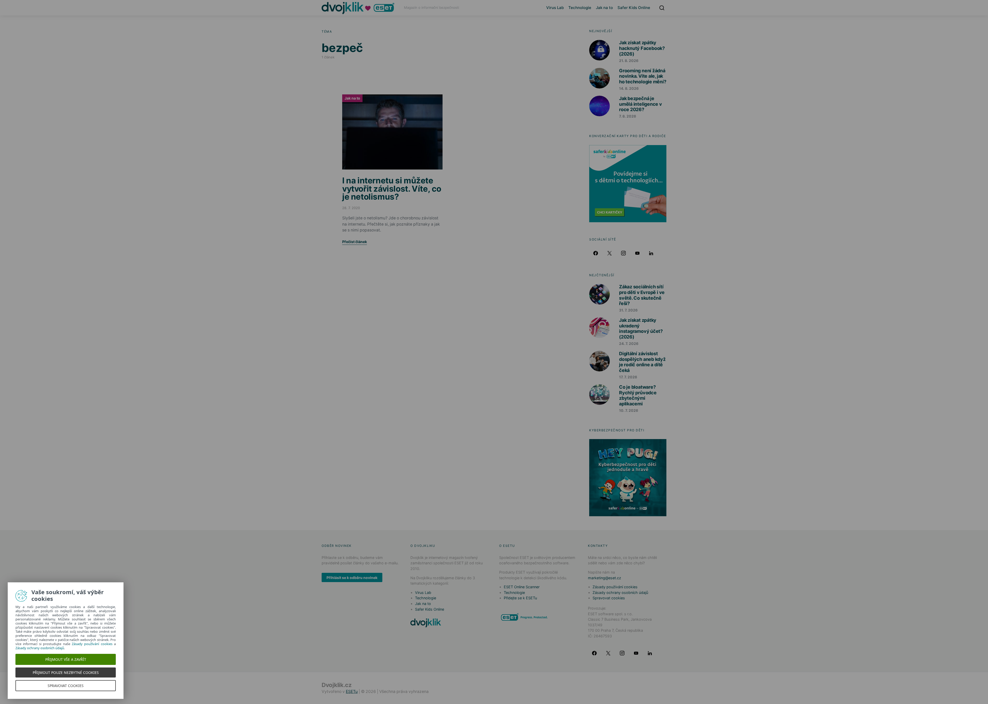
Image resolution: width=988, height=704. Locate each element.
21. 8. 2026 (628, 60)
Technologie (579, 7)
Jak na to (604, 7)
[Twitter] (609, 253)
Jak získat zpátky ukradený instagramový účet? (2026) (641, 328)
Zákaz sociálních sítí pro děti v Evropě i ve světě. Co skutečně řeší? (642, 295)
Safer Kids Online (633, 7)
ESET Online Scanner (522, 587)
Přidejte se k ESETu (520, 598)
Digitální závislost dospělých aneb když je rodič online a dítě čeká (642, 362)
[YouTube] (637, 253)
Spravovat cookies (609, 598)
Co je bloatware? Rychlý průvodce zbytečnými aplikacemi (638, 395)
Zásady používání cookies (615, 587)
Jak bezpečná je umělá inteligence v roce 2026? (640, 104)
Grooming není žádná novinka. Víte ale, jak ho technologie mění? (642, 76)
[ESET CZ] (525, 617)
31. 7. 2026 (628, 310)
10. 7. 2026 (628, 410)
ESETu (352, 691)
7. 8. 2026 (627, 116)
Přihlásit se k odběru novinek (352, 577)
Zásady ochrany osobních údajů (620, 592)
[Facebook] (595, 253)
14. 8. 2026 (629, 88)
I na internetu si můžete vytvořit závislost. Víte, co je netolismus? (391, 188)
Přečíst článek (354, 241)
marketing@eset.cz (604, 578)
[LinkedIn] (651, 253)
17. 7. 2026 (628, 377)
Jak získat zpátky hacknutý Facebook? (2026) (642, 48)
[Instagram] (623, 253)
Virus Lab (555, 7)
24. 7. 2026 (628, 343)
